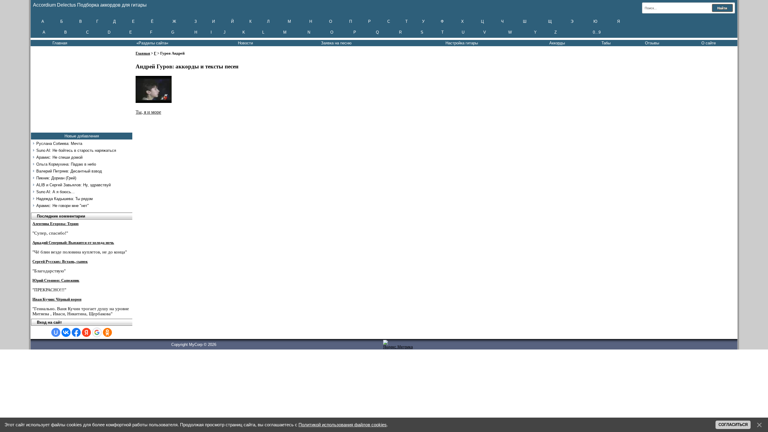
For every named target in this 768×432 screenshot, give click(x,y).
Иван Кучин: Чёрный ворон (56, 299)
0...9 (597, 32)
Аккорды (557, 43)
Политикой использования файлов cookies (342, 424)
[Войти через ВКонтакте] (66, 332)
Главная (59, 43)
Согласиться (733, 424)
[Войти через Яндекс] (86, 332)
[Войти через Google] (97, 332)
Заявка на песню (336, 43)
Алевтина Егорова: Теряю (55, 223)
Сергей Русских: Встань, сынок (60, 261)
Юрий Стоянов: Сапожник (55, 280)
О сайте (708, 43)
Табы (606, 43)
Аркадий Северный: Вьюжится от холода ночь (73, 242)
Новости (245, 43)
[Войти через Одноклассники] (107, 332)
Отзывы (652, 43)
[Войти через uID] (55, 332)
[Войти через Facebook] (76, 332)
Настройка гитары (462, 43)
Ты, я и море (148, 112)
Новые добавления (81, 136)
